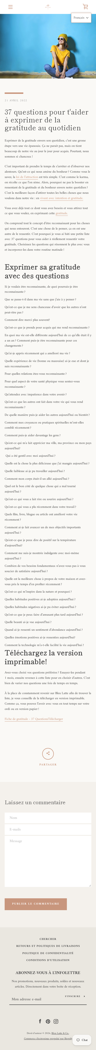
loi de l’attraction (27, 177)
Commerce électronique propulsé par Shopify (48, 1038)
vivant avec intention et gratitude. (61, 198)
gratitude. (62, 213)
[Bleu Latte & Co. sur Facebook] (40, 1021)
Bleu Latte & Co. (60, 1033)
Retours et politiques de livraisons (48, 946)
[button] (81, 18)
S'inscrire (73, 996)
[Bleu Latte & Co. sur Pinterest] (48, 1021)
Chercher (48, 939)
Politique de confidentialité (48, 953)
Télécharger (55, 719)
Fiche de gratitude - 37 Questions (26, 719)
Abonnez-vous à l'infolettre (48, 973)
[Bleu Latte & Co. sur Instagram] (56, 1021)
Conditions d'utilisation (48, 960)
